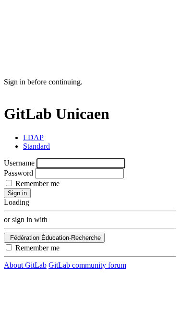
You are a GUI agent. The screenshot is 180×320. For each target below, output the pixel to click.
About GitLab (25, 265)
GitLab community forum (87, 265)
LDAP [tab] (33, 137)
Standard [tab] (36, 146)
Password (18, 173)
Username (19, 163)
